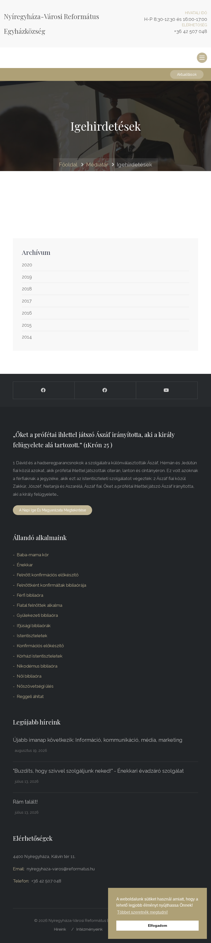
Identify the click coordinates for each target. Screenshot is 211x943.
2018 (27, 288)
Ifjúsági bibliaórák (34, 625)
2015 (27, 325)
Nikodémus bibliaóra (37, 666)
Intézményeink (89, 929)
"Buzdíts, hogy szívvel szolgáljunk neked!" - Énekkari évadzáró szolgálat (98, 771)
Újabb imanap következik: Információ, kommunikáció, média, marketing (97, 740)
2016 (27, 313)
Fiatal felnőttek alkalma (39, 605)
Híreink (60, 929)
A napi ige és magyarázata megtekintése (52, 510)
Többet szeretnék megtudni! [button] (142, 912)
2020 (27, 264)
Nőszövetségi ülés (35, 686)
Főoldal (68, 164)
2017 (27, 301)
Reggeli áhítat (30, 696)
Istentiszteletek (32, 635)
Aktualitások (187, 74)
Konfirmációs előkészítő (40, 645)
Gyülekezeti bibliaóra (37, 615)
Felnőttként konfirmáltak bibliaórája (51, 585)
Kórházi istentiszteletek (40, 656)
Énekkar (25, 564)
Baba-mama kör (33, 554)
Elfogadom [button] (157, 925)
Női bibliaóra (29, 676)
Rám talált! (25, 802)
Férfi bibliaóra (30, 595)
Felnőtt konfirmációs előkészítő (47, 574)
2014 (27, 337)
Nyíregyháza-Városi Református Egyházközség (51, 24)
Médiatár (97, 164)
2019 (27, 277)
